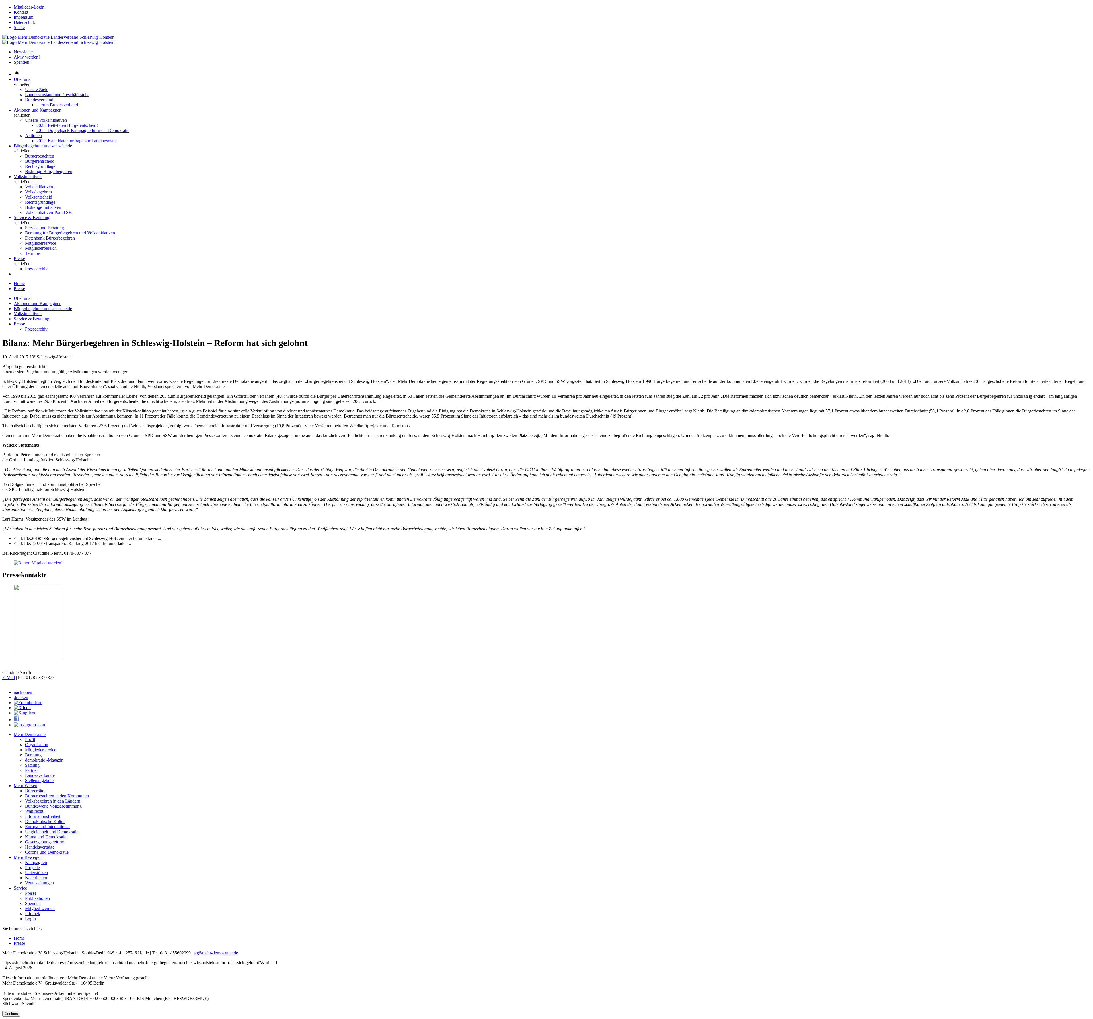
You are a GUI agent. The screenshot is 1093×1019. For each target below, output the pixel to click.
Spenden (33, 903)
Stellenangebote (39, 780)
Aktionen (33, 135)
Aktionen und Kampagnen (37, 110)
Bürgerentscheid (39, 161)
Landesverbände (40, 775)
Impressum (23, 17)
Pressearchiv (36, 268)
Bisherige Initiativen (43, 207)
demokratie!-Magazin (44, 760)
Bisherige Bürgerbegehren (48, 171)
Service (20, 888)
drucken (21, 697)
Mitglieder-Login (29, 7)
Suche (19, 27)
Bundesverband (39, 99)
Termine (32, 253)
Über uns (22, 79)
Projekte (32, 867)
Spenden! (22, 62)
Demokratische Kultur (45, 821)
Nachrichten (36, 877)
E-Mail (8, 677)
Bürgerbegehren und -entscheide (43, 145)
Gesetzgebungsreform (44, 841)
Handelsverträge (39, 847)
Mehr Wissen (25, 785)
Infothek (32, 913)
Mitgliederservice (40, 243)
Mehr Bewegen (28, 857)
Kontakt (21, 12)
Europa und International (47, 826)
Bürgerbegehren (39, 156)
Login (30, 918)
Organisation (36, 744)
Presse (19, 258)
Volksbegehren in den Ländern (52, 801)
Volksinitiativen (28, 176)
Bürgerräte (34, 790)
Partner (31, 770)
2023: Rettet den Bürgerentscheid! (67, 125)
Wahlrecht (34, 811)
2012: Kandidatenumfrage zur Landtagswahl (76, 140)
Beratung (33, 754)
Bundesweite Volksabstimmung (53, 806)
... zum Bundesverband (57, 104)
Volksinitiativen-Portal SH (48, 212)
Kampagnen (36, 862)
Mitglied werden (40, 908)
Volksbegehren (38, 191)
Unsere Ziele (36, 89)
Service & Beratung (31, 217)
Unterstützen (36, 872)
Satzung (32, 765)
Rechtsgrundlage (40, 166)
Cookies (11, 1014)
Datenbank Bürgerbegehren (50, 238)
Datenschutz (25, 22)
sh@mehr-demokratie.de (216, 952)
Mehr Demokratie (30, 734)
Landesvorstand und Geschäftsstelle (57, 94)
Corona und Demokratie (47, 852)
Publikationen (37, 898)
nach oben (23, 692)
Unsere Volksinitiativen (46, 120)
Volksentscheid (38, 197)
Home (19, 283)
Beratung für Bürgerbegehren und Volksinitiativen (70, 232)
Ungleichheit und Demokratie (51, 831)
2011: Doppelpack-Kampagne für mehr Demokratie (82, 130)
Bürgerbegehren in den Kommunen (57, 795)
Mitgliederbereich (41, 248)
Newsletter (23, 51)
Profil (30, 739)
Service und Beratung (44, 227)
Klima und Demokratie (45, 836)
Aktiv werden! (27, 57)
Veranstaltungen (39, 882)
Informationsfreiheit (42, 816)
